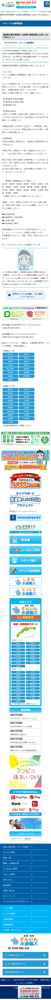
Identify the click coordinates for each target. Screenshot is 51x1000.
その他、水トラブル (12, 930)
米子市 (26, 390)
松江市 (10, 354)
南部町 (10, 415)
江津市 (10, 365)
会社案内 (7, 885)
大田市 (10, 362)
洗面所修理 (8, 924)
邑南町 (10, 376)
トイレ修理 (8, 908)
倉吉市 (26, 393)
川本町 (10, 372)
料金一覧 (7, 858)
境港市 (10, 393)
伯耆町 (26, 415)
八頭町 (26, 400)
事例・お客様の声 (11, 863)
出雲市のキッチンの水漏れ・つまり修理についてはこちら (27, 295)
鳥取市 (10, 390)
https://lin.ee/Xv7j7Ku (11, 328)
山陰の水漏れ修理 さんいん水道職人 (14, 12)
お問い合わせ (9, 890)
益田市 (26, 358)
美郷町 (26, 372)
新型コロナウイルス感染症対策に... (25, 750)
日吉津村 (10, 411)
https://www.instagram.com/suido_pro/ (18, 337)
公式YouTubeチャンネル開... (22, 726)
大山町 (26, 411)
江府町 (10, 422)
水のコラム (8, 879)
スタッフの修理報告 (39, 12)
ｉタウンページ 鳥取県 (20, 839)
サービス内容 (9, 852)
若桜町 (26, 397)
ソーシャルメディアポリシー (16, 901)
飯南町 (26, 369)
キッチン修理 (9, 913)
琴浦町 (10, 408)
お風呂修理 (8, 919)
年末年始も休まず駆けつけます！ (24, 742)
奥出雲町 (10, 369)
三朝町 (10, 404)
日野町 (26, 419)
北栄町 (26, 408)
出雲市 (10, 358)
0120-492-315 (20, 948)
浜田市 (26, 354)
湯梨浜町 (26, 404)
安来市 (26, 362)
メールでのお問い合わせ (26, 7)
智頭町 (10, 400)
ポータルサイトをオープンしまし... (25, 718)
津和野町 (26, 376)
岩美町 (10, 397)
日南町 (10, 419)
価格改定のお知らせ (19, 734)
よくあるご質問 (10, 869)
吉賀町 (10, 380)
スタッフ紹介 (9, 874)
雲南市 (26, 365)
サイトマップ (9, 896)
